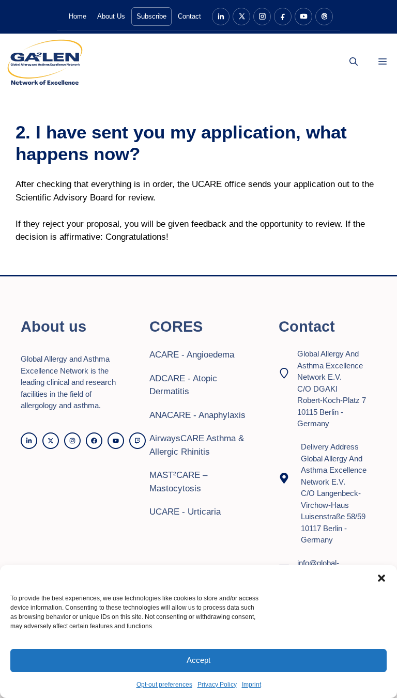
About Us (111, 16)
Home (77, 16)
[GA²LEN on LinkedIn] (221, 16)
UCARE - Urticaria (185, 512)
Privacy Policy (217, 684)
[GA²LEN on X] (241, 16)
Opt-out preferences (164, 684)
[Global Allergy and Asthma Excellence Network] (44, 62)
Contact (189, 16)
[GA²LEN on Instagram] (262, 16)
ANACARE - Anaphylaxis (197, 415)
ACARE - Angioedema (191, 355)
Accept (198, 660)
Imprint (251, 684)
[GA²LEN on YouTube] (303, 16)
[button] (381, 578)
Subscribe (151, 16)
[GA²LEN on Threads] (324, 16)
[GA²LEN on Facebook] (283, 16)
